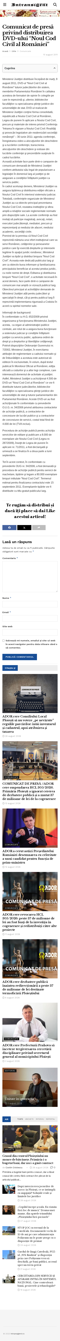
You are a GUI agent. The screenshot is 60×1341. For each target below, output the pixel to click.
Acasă (5, 51)
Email (6, 612)
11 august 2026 (12, 934)
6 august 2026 (12, 997)
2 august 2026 (14, 1103)
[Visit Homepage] (29, 4)
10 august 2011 (50, 54)
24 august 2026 (28, 1245)
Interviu (40, 1119)
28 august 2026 (40, 1167)
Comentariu (10, 558)
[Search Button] (55, 5)
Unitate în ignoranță (19, 1099)
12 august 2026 (12, 867)
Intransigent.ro (17, 1334)
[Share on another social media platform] (39, 527)
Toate (20, 1119)
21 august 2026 (28, 1269)
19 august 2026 (28, 1290)
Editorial (10, 1071)
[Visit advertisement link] (30, 13)
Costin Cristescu (14, 1167)
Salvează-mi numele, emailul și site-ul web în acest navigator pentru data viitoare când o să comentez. (31, 644)
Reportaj (50, 1119)
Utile (14, 51)
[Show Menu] (4, 5)
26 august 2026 (12, 736)
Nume (6, 597)
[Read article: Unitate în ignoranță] (30, 1087)
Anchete (29, 1119)
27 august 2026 (28, 1221)
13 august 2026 (12, 803)
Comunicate (25, 51)
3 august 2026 (12, 1061)
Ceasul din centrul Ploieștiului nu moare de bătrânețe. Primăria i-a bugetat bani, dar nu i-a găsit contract (27, 1159)
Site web (7, 626)
